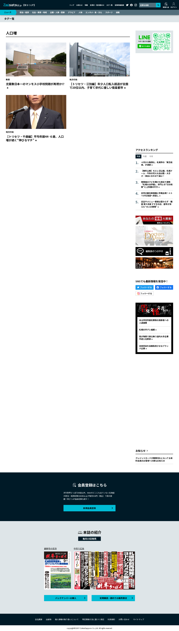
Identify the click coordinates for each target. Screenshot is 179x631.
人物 (80, 12)
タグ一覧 (109, 5)
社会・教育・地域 (39, 12)
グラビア (71, 12)
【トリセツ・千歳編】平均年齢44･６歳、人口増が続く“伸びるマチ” (35, 138)
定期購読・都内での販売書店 (113, 598)
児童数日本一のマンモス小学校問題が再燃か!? (35, 84)
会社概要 (38, 619)
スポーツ (109, 12)
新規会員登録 (89, 508)
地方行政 (73, 79)
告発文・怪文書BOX (97, 5)
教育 (8, 79)
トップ (72, 5)
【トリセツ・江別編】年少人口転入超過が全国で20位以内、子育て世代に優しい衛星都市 (99, 86)
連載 (118, 12)
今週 (145, 156)
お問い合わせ (124, 619)
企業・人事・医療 (57, 12)
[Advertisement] (68, 171)
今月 (151, 156)
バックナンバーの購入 (65, 598)
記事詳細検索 (119, 5)
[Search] (158, 5)
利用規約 (111, 619)
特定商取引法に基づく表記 (93, 619)
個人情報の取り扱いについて (67, 619)
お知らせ (79, 5)
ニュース (7, 12)
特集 (86, 5)
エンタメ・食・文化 (94, 12)
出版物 (48, 619)
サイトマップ (138, 619)
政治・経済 (24, 12)
